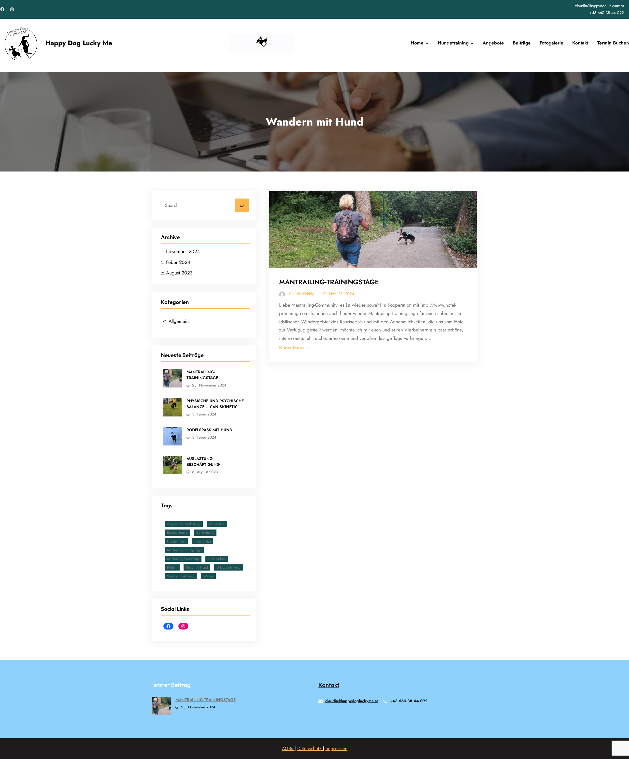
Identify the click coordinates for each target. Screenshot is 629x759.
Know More (291, 347)
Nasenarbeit (217, 558)
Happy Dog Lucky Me (78, 43)
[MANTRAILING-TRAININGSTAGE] (161, 707)
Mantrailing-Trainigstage (184, 549)
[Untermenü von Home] (427, 43)
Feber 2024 (178, 262)
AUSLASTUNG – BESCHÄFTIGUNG (203, 461)
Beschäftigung (177, 532)
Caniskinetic (205, 532)
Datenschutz (310, 748)
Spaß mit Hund (197, 567)
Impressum (336, 748)
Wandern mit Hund (181, 576)
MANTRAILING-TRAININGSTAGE (202, 375)
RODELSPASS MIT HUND (209, 430)
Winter (208, 576)
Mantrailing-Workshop (183, 558)
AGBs (288, 748)
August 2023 (179, 272)
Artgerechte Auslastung (183, 523)
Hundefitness (176, 541)
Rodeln (172, 567)
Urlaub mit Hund (229, 567)
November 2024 (183, 251)
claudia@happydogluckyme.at (599, 6)
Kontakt (328, 684)
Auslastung (217, 523)
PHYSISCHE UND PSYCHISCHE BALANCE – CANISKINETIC (215, 404)
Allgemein (179, 321)
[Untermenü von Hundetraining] (472, 43)
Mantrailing (203, 541)
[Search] (242, 205)
